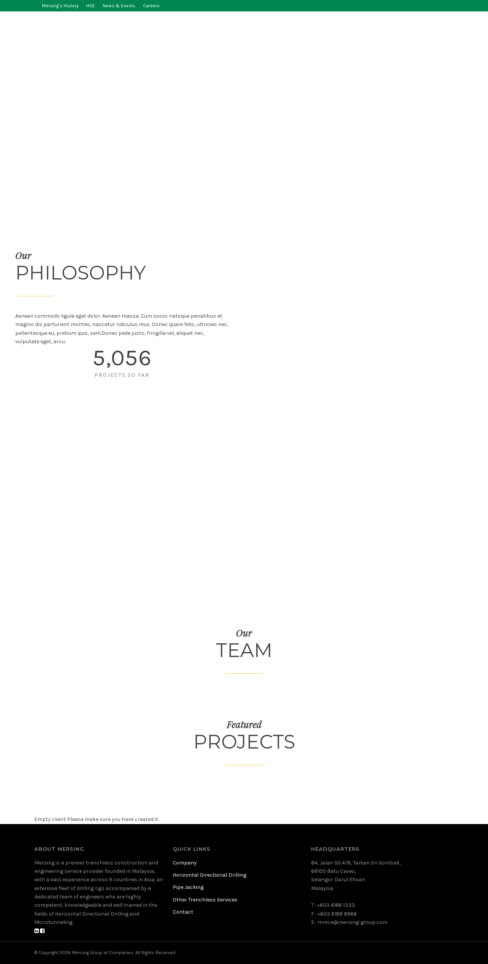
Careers (151, 5)
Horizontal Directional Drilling (199, 29)
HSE (90, 5)
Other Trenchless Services (350, 29)
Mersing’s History (60, 5)
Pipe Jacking (279, 29)
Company (123, 29)
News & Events (119, 5)
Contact (417, 29)
